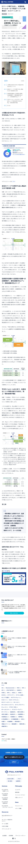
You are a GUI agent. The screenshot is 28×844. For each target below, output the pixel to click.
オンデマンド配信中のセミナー (7, 820)
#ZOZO (3, 695)
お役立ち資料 (10, 778)
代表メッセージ (18, 797)
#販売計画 (22, 724)
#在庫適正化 (5, 716)
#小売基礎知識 (15, 719)
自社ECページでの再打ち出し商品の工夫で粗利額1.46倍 (15, 90)
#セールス (17, 702)
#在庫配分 (13, 716)
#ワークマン (5, 712)
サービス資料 (5, 823)
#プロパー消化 (13, 707)
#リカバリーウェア (17, 709)
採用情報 (11, 835)
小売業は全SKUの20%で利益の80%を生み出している (15, 85)
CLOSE (22, 80)
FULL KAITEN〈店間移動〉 (5, 798)
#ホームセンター (6, 709)
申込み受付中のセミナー (7, 816)
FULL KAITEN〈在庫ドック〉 (5, 790)
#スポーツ (4, 700)
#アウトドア (11, 695)
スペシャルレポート (6, 829)
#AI (3, 687)
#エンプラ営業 (5, 697)
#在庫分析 (13, 714)
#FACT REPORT (11, 690)
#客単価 (20, 716)
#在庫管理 (21, 714)
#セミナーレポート (6, 702)
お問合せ (14, 762)
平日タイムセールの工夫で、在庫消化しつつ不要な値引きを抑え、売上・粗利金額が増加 (15, 101)
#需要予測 (4, 726)
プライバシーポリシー (20, 835)
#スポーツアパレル (14, 700)
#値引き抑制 (20, 712)
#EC (3, 690)
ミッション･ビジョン (20, 795)
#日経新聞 (10, 721)
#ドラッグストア (19, 704)
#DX (24, 687)
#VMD (20, 692)
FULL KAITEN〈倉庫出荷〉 (5, 802)
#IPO (9, 692)
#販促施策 (14, 724)
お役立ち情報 (5, 826)
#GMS (3, 692)
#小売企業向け (5, 719)
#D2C (19, 687)
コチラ (3, 740)
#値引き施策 (5, 714)
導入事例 (10, 781)
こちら (13, 181)
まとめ (8, 105)
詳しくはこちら (14, 613)
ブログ (19, 778)
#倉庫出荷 (13, 712)
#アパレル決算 (20, 695)
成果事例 (18, 781)
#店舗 (3, 721)
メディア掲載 (18, 808)
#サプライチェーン (16, 697)
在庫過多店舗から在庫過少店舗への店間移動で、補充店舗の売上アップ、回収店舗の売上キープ (15, 95)
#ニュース (4, 707)
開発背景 (17, 792)
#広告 (23, 719)
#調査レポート (5, 724)
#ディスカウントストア (7, 704)
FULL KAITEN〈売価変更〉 (5, 794)
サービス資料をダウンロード (15, 757)
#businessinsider (11, 687)
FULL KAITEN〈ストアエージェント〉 (7, 806)
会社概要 (4, 835)
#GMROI (19, 690)
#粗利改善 (18, 721)
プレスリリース (18, 805)
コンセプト (17, 789)
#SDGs (14, 692)
